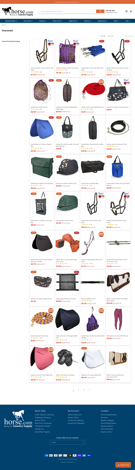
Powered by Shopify (72, 459)
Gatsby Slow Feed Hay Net (39, 107)
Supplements (101, 21)
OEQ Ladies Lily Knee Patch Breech (117, 336)
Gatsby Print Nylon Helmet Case (66, 183)
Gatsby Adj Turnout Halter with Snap (91, 221)
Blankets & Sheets (10, 21)
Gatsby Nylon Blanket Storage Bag (42, 183)
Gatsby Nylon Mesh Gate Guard (66, 299)
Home (4, 25)
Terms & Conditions (75, 420)
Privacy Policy (73, 417)
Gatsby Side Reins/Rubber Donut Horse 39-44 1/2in (117, 260)
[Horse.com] (18, 11)
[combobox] (72, 11)
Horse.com (64, 459)
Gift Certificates (107, 429)
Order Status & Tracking (44, 414)
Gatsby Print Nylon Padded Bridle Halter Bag (66, 108)
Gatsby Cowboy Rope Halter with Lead (91, 260)
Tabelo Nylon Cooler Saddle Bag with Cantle (66, 260)
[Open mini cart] (131, 11)
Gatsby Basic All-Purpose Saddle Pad (41, 145)
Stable (115, 21)
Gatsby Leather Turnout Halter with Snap (42, 69)
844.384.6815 (110, 10)
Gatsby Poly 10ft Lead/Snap (39, 336)
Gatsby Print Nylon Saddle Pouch (41, 299)
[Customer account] (126, 11)
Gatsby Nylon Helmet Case (64, 220)
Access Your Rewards (76, 423)
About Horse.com (75, 414)
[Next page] (89, 390)
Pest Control (27, 21)
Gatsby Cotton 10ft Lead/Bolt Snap (92, 107)
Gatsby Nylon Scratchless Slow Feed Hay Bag (92, 337)
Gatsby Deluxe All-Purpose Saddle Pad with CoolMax (42, 260)
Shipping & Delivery (43, 417)
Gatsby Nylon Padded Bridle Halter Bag (92, 145)
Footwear (41, 21)
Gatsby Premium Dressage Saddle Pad (67, 337)
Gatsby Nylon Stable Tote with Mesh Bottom (118, 184)
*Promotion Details (42, 426)
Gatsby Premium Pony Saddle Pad (41, 375)
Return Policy (40, 420)
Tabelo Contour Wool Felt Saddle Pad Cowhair (117, 299)
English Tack (72, 21)
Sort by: (103, 36)
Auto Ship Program (42, 432)
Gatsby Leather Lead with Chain (117, 144)
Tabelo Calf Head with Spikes (65, 375)
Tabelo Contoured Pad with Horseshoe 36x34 (115, 376)
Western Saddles (107, 420)
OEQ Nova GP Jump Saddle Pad (91, 375)
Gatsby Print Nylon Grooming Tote (117, 107)
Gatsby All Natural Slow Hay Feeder (67, 68)
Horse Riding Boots (108, 423)
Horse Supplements (109, 414)
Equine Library (106, 432)
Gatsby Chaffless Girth (88, 299)
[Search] (100, 11)
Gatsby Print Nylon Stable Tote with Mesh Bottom (67, 145)
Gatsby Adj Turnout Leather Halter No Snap (118, 69)
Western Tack (56, 21)
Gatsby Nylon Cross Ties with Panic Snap (92, 69)
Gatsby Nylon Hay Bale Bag (89, 183)
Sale (127, 21)
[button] (15, 41)
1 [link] (73, 390)
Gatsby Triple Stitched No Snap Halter (116, 221)
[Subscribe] (83, 442)
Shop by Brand (107, 426)
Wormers (86, 21)
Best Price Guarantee (43, 423)
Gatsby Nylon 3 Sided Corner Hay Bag (41, 221)
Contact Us (39, 429)
